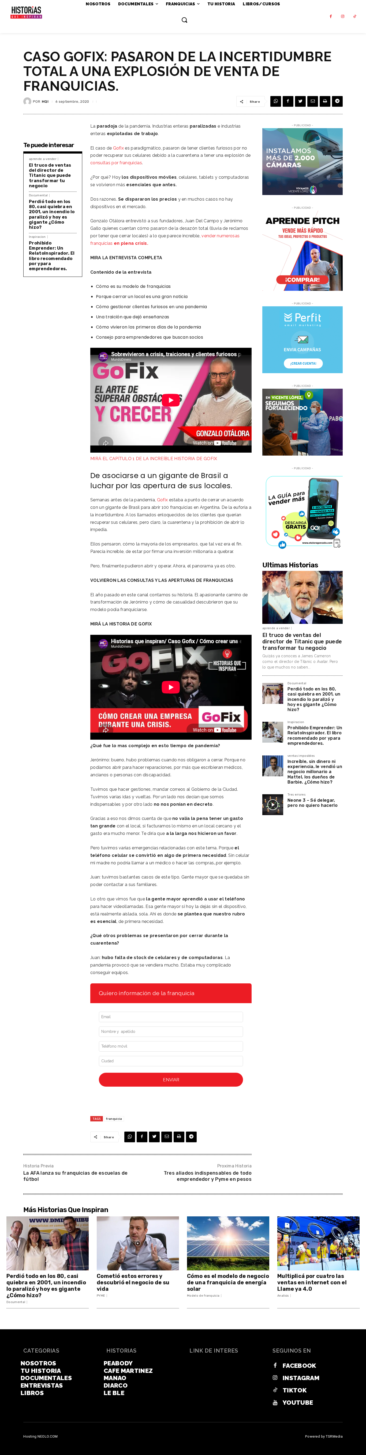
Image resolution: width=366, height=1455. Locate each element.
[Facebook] (330, 16)
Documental (38, 195)
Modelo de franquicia (203, 1295)
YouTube (298, 1402)
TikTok (295, 1390)
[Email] (312, 101)
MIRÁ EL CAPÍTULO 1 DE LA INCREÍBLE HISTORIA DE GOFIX (153, 458)
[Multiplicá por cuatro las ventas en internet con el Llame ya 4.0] (318, 1243)
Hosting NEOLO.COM (40, 1436)
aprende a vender (42, 159)
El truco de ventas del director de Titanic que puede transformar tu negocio (50, 175)
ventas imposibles (301, 756)
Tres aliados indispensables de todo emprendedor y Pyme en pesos (208, 1176)
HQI (45, 101)
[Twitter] (300, 101)
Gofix (118, 148)
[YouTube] (275, 1402)
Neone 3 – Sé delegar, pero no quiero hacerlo (312, 803)
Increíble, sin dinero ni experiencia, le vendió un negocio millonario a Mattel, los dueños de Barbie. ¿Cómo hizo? (314, 772)
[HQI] (28, 101)
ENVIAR (171, 1079)
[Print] (325, 101)
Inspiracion (37, 236)
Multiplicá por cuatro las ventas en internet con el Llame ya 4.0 (312, 1282)
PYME (101, 1295)
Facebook (299, 1365)
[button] (184, 20)
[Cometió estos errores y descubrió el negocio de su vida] (138, 1243)
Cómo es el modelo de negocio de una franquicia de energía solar (228, 1282)
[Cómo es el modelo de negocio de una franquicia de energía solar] (228, 1243)
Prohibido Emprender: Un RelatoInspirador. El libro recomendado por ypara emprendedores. (51, 255)
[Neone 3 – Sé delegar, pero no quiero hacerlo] (272, 804)
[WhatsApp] (275, 101)
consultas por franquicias (116, 162)
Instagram (301, 1377)
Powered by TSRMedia (324, 1436)
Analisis (283, 1295)
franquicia (114, 1119)
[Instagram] (343, 16)
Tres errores (296, 794)
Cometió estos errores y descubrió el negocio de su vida (133, 1282)
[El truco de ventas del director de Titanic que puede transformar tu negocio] (302, 597)
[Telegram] (337, 101)
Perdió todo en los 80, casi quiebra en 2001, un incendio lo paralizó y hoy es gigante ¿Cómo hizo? (51, 214)
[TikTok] (355, 16)
